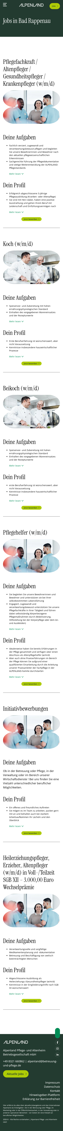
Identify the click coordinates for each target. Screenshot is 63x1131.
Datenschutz (52, 1086)
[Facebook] (57, 1042)
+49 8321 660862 (13, 1061)
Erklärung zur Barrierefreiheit (41, 1099)
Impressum (52, 1082)
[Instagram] (57, 1048)
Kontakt (55, 1091)
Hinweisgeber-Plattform (44, 1095)
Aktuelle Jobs (15, 1074)
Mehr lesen (15, 173)
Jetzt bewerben (30, 219)
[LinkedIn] (57, 1054)
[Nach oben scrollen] (57, 1033)
